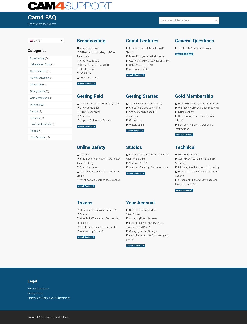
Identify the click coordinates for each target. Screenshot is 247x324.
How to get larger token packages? (98, 210)
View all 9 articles (183, 190)
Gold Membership (194, 96)
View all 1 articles (183, 54)
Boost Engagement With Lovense (146, 56)
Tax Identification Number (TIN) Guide (99, 103)
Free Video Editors (89, 60)
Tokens (84, 203)
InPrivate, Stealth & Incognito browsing (198, 167)
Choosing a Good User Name (144, 107)
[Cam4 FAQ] (70, 5)
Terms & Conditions (38, 288)
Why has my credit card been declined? (198, 107)
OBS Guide (85, 73)
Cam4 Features (142, 41)
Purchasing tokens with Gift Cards (98, 227)
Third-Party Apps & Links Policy (194, 48)
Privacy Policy (35, 293)
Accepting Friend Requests (143, 218)
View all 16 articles (135, 75)
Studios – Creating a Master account (148, 167)
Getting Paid (90, 96)
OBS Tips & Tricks (89, 77)
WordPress (64, 317)
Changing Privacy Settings (143, 231)
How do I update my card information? (198, 103)
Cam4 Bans (135, 120)
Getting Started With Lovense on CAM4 (149, 60)
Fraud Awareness (89, 167)
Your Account (140, 203)
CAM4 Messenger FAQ (141, 65)
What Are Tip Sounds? (92, 231)
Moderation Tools (89, 48)
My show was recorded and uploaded (100, 180)
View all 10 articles (135, 173)
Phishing (84, 154)
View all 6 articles (134, 131)
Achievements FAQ (139, 69)
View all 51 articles (86, 84)
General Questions (194, 41)
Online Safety (91, 147)
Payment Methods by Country (95, 120)
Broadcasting (91, 41)
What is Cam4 (136, 124)
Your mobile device (188, 154)
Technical (185, 147)
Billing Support (186, 112)
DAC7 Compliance (89, 107)
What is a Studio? (138, 163)
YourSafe (85, 116)
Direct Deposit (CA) (90, 112)
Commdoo (86, 214)
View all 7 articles (85, 186)
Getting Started (142, 96)
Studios (134, 147)
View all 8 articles (183, 135)
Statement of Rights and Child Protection (49, 298)
